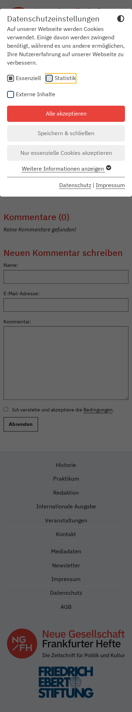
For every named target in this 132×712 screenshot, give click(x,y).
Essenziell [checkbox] (28, 77)
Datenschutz (75, 185)
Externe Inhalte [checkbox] (35, 94)
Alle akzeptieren (66, 113)
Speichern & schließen (66, 133)
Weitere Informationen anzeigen (63, 168)
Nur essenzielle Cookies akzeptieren (66, 152)
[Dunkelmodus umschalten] (120, 19)
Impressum (110, 185)
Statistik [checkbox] (65, 77)
